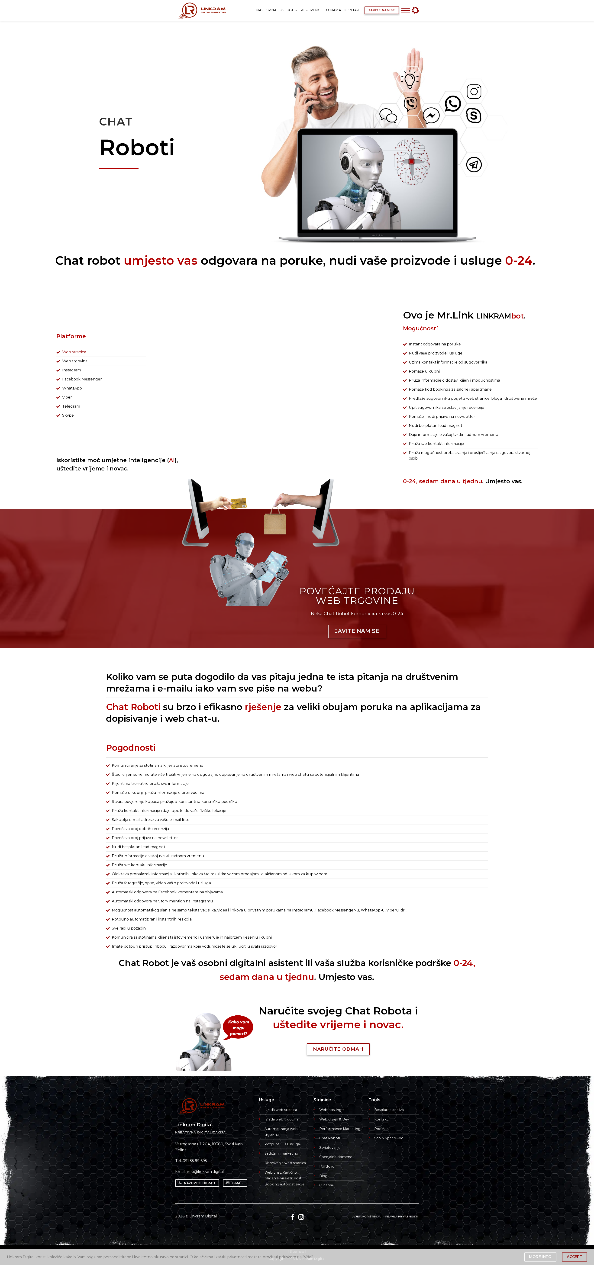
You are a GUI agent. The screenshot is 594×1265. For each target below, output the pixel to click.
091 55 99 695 (195, 1161)
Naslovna (266, 10)
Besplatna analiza (389, 1110)
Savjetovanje (329, 1148)
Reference (311, 10)
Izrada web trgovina (281, 1119)
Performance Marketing (339, 1129)
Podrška (381, 1129)
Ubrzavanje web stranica (285, 1163)
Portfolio (326, 1166)
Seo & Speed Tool (389, 1138)
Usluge (287, 10)
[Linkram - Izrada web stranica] (207, 10)
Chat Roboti (329, 1138)
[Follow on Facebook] (293, 1217)
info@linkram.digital (205, 1171)
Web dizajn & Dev (334, 1119)
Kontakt (352, 10)
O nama (333, 10)
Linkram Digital (203, 1216)
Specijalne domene (335, 1157)
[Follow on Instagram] (301, 1217)
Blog (323, 1176)
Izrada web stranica (281, 1110)
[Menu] (405, 10)
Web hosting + (331, 1110)
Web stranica (74, 352)
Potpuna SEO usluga (282, 1144)
